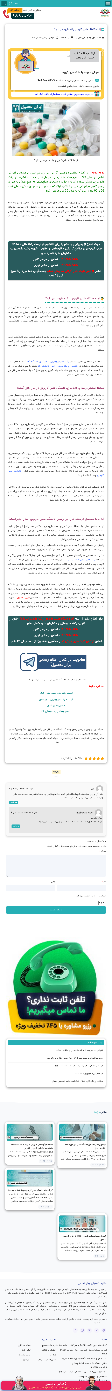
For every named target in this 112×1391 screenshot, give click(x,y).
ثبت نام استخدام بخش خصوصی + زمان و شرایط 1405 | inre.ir (83, 1352)
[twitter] (89, 1330)
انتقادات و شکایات (48, 1350)
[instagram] (10, 3)
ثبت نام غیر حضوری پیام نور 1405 (89, 1073)
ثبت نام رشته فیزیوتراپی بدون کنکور (56, 700)
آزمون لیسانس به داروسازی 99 (56, 711)
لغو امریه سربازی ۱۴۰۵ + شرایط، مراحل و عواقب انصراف (79, 1050)
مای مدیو (26, 1360)
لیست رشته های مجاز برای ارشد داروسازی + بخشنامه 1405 (78, 1066)
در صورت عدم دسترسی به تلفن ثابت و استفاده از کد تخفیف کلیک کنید (63, 94)
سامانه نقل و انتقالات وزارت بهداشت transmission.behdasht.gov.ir (92, 1378)
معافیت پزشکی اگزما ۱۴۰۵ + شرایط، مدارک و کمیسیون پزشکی (77, 1081)
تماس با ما (26, 1350)
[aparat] (103, 1330)
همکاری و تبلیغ (24, 1345)
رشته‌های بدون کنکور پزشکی (81, 560)
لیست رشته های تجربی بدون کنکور (56, 693)
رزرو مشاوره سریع (49, 1345)
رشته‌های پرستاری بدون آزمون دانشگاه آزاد (58, 366)
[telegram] (16, 3)
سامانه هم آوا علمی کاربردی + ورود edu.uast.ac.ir (32, 1144)
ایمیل (52, 881)
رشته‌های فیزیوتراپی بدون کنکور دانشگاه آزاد (48, 362)
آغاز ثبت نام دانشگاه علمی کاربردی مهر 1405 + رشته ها (30, 1190)
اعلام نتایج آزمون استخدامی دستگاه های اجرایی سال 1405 (83, 1372)
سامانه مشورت (24, 1355)
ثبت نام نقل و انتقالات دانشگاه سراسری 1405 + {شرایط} (84, 1358)
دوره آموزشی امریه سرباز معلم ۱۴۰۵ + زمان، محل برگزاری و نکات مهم (75, 1058)
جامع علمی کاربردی (83, 37)
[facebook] (75, 1330)
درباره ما (53, 1355)
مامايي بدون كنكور (56, 706)
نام (104, 881)
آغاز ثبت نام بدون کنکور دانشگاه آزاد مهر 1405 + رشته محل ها (81, 1345)
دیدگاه (102, 851)
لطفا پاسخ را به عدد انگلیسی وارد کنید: (91, 896)
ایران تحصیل (23, 598)
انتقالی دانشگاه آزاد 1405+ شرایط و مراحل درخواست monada (89, 1365)
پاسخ (12, 802)
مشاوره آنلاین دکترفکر (47, 1360)
